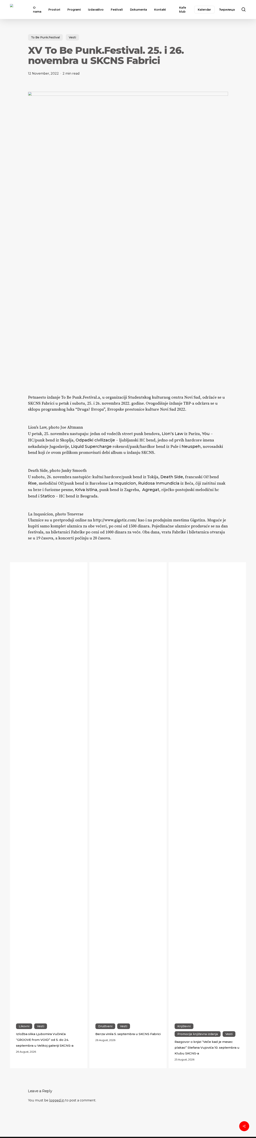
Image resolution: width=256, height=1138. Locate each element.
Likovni (24, 1026)
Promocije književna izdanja (197, 1034)
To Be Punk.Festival (45, 37)
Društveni (105, 1026)
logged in (56, 1100)
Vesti (72, 37)
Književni (184, 1026)
